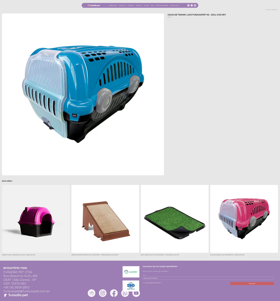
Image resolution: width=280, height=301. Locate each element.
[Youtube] (195, 5)
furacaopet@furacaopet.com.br (26, 291)
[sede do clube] (91, 293)
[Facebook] (114, 293)
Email (144, 275)
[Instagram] (188, 5)
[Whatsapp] (192, 5)
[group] (140, 220)
